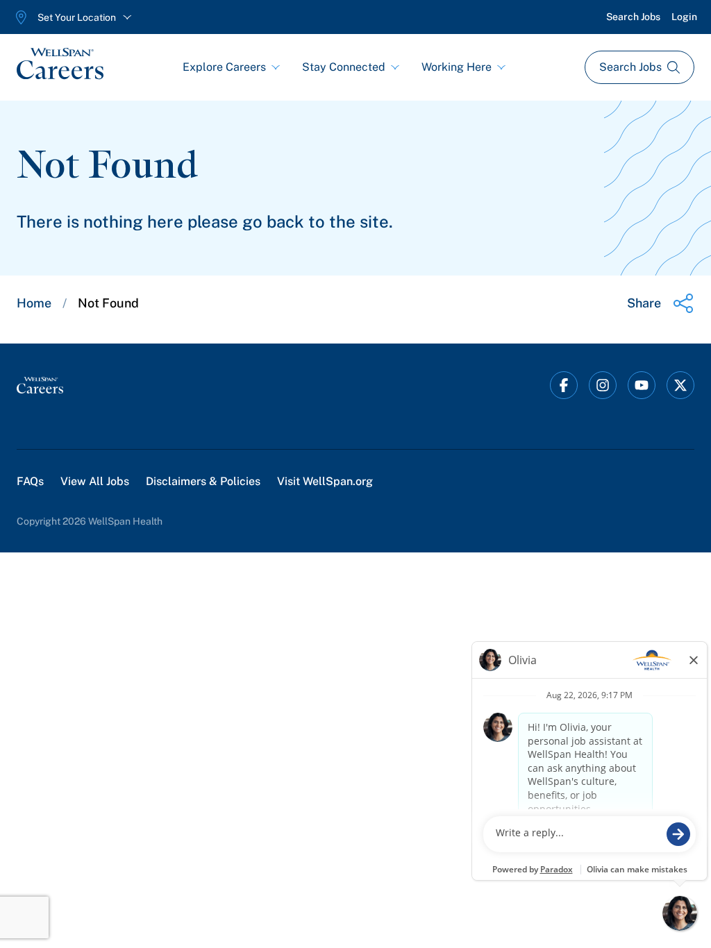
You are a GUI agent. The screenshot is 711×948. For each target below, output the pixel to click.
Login (684, 16)
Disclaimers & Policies (203, 481)
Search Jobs (633, 16)
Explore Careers (224, 67)
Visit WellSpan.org (325, 481)
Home (34, 303)
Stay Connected (343, 67)
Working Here (456, 67)
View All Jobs (94, 481)
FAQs (30, 481)
